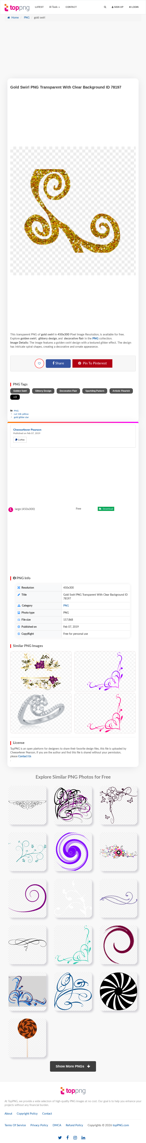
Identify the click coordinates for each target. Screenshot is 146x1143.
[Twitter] (60, 1138)
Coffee (21, 440)
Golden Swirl (20, 391)
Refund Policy (74, 1125)
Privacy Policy (39, 1125)
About (8, 1113)
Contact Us (24, 756)
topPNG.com (121, 1125)
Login (135, 7)
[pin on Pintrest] (41, 791)
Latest (39, 7)
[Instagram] (75, 1138)
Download (107, 509)
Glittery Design (43, 391)
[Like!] (39, 363)
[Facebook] (67, 1138)
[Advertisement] (73, 51)
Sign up (118, 7)
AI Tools (53, 7)
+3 (15, 397)
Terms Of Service (15, 1125)
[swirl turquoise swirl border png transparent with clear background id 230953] (73, 944)
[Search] (105, 7)
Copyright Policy (27, 1113)
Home (15, 17)
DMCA (57, 1125)
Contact (71, 7)
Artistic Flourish (121, 391)
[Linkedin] (83, 1138)
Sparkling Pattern (94, 391)
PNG (26, 17)
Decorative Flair (68, 391)
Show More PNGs (70, 1066)
